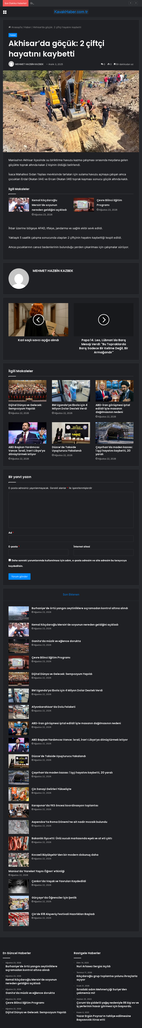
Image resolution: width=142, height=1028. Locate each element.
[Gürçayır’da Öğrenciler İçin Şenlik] (19, 903)
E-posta (14, 546)
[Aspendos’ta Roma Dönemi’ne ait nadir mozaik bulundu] (19, 827)
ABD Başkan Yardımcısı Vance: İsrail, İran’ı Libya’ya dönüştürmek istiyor (27, 450)
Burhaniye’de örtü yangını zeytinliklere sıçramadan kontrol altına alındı (80, 608)
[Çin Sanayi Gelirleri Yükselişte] (19, 794)
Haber (27, 27)
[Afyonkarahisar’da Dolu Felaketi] (19, 712)
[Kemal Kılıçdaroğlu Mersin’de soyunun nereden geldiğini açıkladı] (19, 205)
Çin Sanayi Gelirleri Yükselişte (51, 789)
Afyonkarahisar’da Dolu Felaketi (53, 707)
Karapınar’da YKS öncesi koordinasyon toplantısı (65, 805)
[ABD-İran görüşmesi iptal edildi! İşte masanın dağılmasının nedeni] (114, 391)
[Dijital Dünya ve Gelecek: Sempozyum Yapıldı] (27, 391)
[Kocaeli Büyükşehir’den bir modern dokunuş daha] (19, 860)
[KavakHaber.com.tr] (71, 11)
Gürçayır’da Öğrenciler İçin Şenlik (54, 897)
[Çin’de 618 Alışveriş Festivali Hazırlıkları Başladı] (19, 919)
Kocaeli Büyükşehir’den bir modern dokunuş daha (65, 855)
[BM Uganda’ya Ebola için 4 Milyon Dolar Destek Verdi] (71, 391)
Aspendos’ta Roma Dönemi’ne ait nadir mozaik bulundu (69, 822)
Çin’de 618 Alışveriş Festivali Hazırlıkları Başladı (63, 914)
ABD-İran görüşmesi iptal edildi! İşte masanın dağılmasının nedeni (113, 408)
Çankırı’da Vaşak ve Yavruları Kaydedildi (59, 881)
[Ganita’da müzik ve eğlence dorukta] (19, 646)
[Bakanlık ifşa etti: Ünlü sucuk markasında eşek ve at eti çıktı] (19, 843)
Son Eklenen (71, 594)
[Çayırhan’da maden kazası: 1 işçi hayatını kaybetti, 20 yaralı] (114, 433)
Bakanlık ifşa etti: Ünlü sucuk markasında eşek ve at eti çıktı (72, 838)
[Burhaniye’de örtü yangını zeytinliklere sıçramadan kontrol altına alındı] (19, 613)
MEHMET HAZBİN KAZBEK (29, 64)
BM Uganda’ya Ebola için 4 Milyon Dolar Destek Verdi (69, 406)
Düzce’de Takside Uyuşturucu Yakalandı (67, 448)
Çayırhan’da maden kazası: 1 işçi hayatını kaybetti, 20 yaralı (114, 450)
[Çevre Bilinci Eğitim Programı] (84, 205)
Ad (11, 532)
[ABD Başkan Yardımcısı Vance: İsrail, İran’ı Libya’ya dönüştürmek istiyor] (27, 433)
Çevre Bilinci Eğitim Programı (51, 657)
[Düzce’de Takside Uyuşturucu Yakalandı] (71, 433)
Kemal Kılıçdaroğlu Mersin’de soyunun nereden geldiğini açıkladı (49, 205)
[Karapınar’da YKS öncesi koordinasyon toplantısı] (19, 810)
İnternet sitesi (82, 546)
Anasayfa (16, 27)
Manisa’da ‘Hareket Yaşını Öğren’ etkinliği (37, 871)
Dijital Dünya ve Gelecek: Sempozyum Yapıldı (25, 406)
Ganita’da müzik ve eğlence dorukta (50, 3)
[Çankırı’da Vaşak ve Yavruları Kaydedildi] (19, 886)
